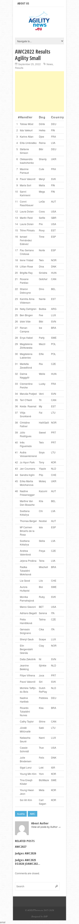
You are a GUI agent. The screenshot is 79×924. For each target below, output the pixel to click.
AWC (32, 813)
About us (23, 3)
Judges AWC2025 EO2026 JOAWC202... (27, 862)
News (50, 64)
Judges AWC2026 (25, 853)
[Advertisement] (39, 91)
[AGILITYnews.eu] (39, 30)
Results (19, 67)
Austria (21, 813)
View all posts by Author (46, 826)
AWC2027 (20, 846)
